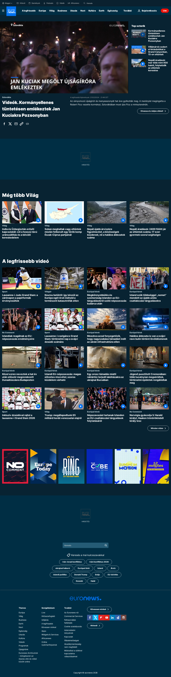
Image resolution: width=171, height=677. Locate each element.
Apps (44, 631)
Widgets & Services (50, 634)
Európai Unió (84, 568)
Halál (93, 581)
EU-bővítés (113, 574)
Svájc (97, 574)
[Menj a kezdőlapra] (11, 11)
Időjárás (45, 620)
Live (165, 10)
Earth (101, 10)
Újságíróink (23, 649)
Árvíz (113, 568)
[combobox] (98, 3)
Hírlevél (93, 625)
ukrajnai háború (62, 568)
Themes (22, 608)
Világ (51, 10)
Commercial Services (73, 616)
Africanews (46, 638)
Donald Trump (80, 574)
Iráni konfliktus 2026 (99, 562)
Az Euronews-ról (71, 612)
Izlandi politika (60, 574)
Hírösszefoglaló (48, 616)
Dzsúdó (79, 581)
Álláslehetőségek (71, 640)
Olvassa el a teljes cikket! (152, 111)
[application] (64, 57)
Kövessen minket (49, 627)
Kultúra (92, 10)
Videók (22, 642)
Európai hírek (93, 291)
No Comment (8, 332)
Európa (42, 10)
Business (62, 10)
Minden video (157, 428)
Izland (100, 568)
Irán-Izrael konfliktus (72, 562)
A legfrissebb (29, 10)
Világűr (48, 291)
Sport (4, 291)
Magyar (8, 3)
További (67, 608)
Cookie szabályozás (73, 626)
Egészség (112, 10)
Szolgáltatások (48, 608)
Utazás (73, 10)
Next (82, 10)
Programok (23, 645)
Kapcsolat (68, 636)
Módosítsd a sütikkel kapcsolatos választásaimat (73, 653)
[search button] (84, 3)
